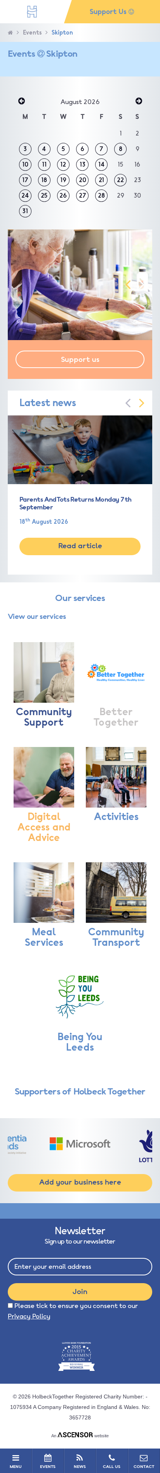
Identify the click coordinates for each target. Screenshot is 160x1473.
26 (63, 195)
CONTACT (144, 1466)
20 (82, 180)
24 (25, 195)
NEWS (80, 1466)
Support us (80, 359)
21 (101, 180)
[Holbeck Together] (32, 11)
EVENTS (48, 1466)
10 (25, 164)
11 (44, 164)
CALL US (111, 1466)
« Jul (21, 102)
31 (25, 211)
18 (44, 180)
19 (63, 180)
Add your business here (80, 1182)
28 (101, 195)
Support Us (109, 12)
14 (101, 164)
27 (82, 195)
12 (63, 164)
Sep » (138, 102)
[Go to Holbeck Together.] (10, 33)
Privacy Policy (29, 1316)
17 (25, 180)
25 (44, 195)
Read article (80, 546)
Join (80, 1291)
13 (82, 164)
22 (120, 180)
